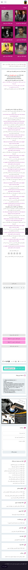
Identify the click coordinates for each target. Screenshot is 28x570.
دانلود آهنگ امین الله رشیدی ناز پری (18, 498)
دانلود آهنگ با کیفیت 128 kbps (14, 339)
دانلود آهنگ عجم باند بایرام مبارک (18, 514)
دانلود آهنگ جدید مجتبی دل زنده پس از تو (16, 469)
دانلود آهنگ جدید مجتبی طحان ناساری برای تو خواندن (14, 471)
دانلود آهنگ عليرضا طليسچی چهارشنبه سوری (16, 548)
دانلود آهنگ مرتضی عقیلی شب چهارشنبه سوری (15, 506)
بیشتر (4, 7)
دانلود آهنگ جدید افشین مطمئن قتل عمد (17, 479)
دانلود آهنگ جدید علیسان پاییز (19, 483)
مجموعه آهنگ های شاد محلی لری (18, 531)
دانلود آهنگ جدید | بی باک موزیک (17, 64)
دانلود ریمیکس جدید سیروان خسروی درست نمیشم (15, 556)
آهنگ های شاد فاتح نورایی (20, 540)
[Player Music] (14, 423)
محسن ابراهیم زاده (9, 368)
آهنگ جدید (8, 64)
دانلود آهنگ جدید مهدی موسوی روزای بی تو (16, 481)
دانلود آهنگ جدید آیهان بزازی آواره (18, 467)
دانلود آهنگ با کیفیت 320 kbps (14, 342)
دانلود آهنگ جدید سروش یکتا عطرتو (18, 465)
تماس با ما (4, 566)
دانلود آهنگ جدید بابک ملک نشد (18, 475)
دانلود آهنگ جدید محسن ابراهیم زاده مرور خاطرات (16, 71)
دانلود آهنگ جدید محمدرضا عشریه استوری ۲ (16, 523)
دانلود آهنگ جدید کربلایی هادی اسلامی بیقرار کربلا (15, 495)
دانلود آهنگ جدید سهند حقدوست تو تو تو (17, 473)
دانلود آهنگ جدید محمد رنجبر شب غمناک (17, 477)
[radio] (20, 253)
